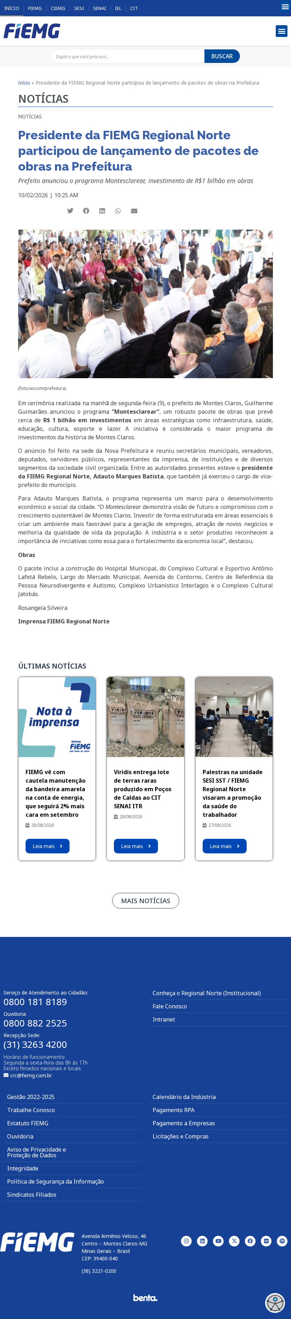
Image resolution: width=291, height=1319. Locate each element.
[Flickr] (266, 1241)
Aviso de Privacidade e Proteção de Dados (36, 1152)
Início (11, 8)
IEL (118, 8)
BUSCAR (222, 56)
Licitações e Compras (181, 1136)
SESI (79, 8)
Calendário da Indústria (184, 1097)
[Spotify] (282, 1241)
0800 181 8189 (35, 1001)
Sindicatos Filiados (31, 1195)
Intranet (164, 1019)
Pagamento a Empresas (184, 1123)
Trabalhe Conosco (31, 1110)
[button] (285, 6)
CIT (134, 8)
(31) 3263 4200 (35, 1044)
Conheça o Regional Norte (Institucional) (207, 993)
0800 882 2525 (35, 1023)
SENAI (99, 8)
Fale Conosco (170, 1006)
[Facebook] (250, 1241)
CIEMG (58, 8)
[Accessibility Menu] (275, 1303)
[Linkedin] (202, 1241)
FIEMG (35, 8)
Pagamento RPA (173, 1110)
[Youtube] (218, 1241)
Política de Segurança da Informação (55, 1181)
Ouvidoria (20, 1136)
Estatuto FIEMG (27, 1123)
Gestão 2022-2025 (31, 1097)
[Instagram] (186, 1241)
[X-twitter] (234, 1241)
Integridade (22, 1168)
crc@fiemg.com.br (31, 1075)
